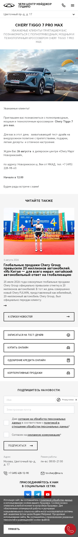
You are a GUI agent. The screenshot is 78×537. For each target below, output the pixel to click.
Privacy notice (67, 400)
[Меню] (72, 5)
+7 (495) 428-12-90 (19, 473)
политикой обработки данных (56, 500)
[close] (76, 399)
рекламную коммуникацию (44, 434)
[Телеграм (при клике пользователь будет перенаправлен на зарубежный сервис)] (37, 494)
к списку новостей (20, 317)
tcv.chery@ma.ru (54, 473)
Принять (14, 529)
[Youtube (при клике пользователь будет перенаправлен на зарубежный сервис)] (47, 494)
